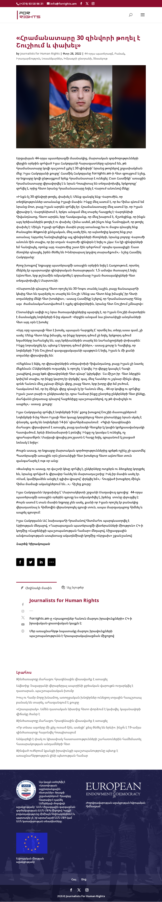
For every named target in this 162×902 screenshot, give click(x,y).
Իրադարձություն (28, 58)
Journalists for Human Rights (40, 53)
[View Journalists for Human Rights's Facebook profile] (22, 604)
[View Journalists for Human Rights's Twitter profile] (22, 617)
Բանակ (119, 53)
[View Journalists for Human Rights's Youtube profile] (22, 624)
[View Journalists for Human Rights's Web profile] (22, 631)
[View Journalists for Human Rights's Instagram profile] (22, 611)
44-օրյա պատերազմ (98, 53)
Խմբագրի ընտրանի (78, 58)
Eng (83, 879)
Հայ (73, 879)
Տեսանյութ (100, 58)
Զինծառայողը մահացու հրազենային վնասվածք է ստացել (61, 679)
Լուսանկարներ (52, 58)
